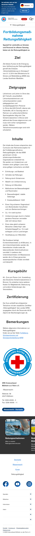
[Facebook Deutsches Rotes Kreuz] (6, 484)
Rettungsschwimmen (14, 438)
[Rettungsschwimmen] (17, 427)
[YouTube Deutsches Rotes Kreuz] (17, 484)
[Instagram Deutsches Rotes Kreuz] (29, 484)
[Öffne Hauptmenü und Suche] (31, 19)
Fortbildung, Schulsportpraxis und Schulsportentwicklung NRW (15, 335)
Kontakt (5, 528)
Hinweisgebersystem (22, 528)
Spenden (24, 19)
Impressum (11, 528)
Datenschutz (6, 530)
